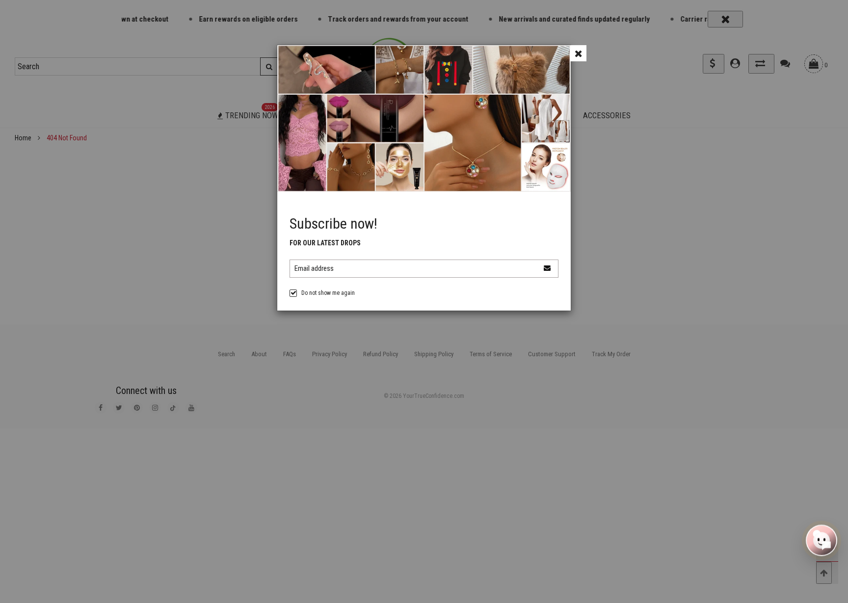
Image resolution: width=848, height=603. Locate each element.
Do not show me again (328, 292)
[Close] (578, 53)
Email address (314, 268)
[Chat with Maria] (821, 541)
